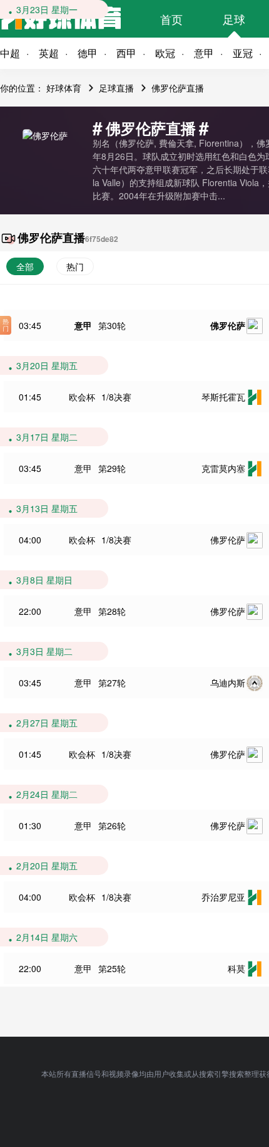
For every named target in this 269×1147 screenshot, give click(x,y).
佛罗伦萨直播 (177, 87)
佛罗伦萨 (227, 325)
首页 (171, 19)
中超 (10, 53)
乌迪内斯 (227, 682)
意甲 (204, 53)
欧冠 (165, 53)
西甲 (126, 53)
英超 (49, 53)
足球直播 (116, 87)
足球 (234, 19)
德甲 (88, 53)
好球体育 (63, 87)
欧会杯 (82, 396)
